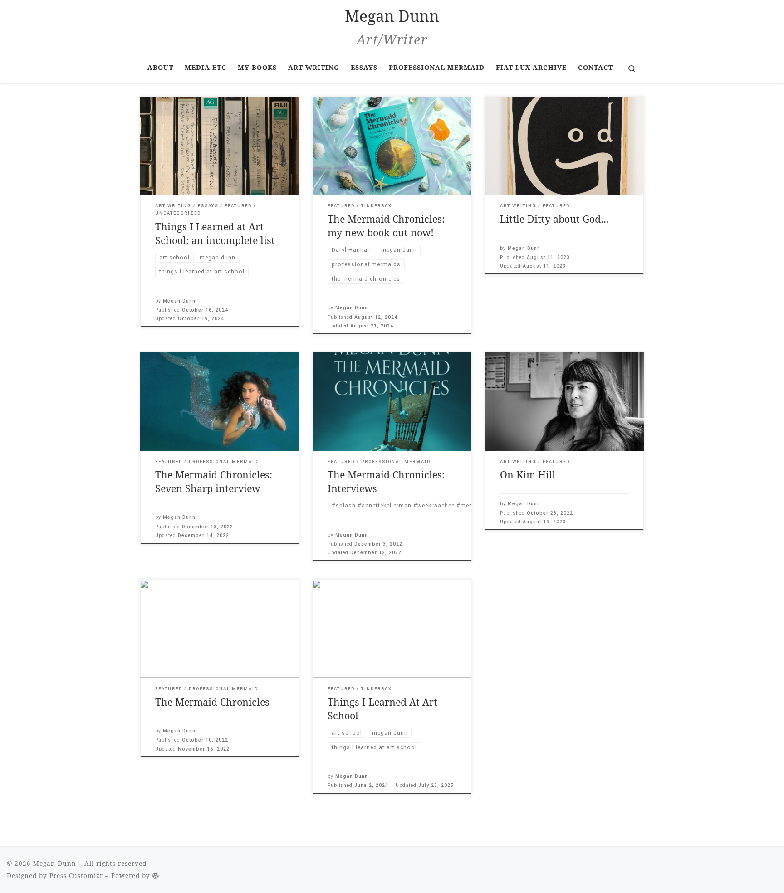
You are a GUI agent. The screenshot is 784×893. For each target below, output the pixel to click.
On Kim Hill (527, 474)
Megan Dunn (179, 301)
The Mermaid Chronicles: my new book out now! (386, 225)
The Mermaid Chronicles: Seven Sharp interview (213, 481)
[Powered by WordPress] (155, 876)
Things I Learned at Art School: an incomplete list (215, 233)
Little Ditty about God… (554, 218)
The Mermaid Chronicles (212, 701)
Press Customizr (76, 876)
